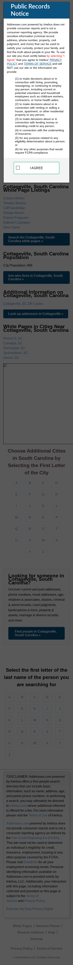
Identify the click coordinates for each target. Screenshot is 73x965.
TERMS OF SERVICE (38, 63)
